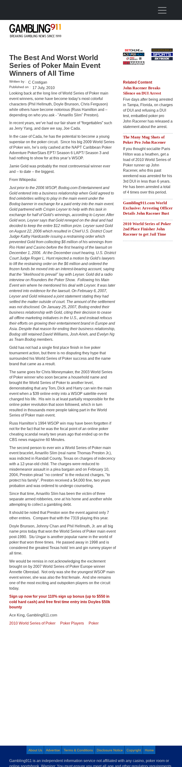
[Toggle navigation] (162, 10)
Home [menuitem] (149, 750)
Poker (94, 623)
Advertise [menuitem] (53, 750)
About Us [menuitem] (35, 750)
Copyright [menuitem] (134, 750)
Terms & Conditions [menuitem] (78, 750)
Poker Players (72, 623)
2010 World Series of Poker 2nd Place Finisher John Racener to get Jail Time (147, 229)
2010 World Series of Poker (32, 623)
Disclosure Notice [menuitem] (110, 750)
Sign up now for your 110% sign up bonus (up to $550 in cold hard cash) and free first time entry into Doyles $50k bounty (59, 601)
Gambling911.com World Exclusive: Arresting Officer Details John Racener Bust (148, 208)
